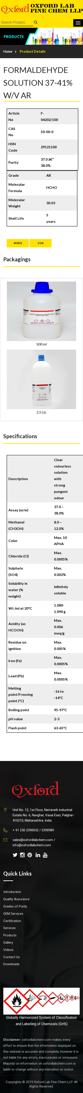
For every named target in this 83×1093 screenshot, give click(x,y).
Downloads (11, 964)
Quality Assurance (16, 899)
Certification (12, 921)
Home (7, 51)
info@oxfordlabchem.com (32, 845)
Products (10, 935)
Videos (8, 950)
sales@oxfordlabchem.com (33, 840)
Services (9, 928)
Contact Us (11, 957)
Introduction (12, 892)
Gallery (8, 943)
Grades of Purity (15, 906)
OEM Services (13, 914)
